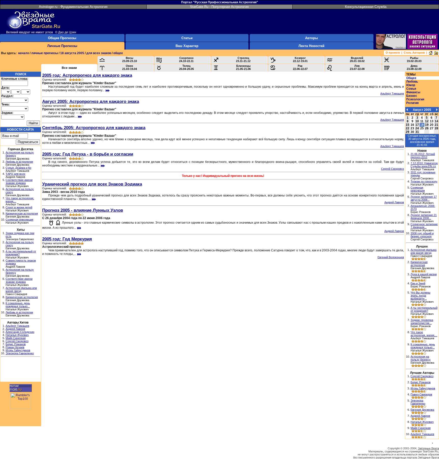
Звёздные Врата (428, 448)
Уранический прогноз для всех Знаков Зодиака (92, 184)
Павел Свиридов (421, 394)
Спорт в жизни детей (19, 207)
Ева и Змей (418, 283)
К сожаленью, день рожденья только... (18, 305)
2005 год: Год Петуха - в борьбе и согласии (87, 154)
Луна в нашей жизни (424, 274)
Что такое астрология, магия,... (424, 334)
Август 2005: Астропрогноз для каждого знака (90, 101)
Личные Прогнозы (62, 46)
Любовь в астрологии (19, 161)
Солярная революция (19, 219)
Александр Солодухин (20, 331)
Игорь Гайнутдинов (18, 350)
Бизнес (411, 96)
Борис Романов (16, 344)
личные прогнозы (44, 53)
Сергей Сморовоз (17, 341)
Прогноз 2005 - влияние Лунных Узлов (82, 210)
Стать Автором (414, 52)
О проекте (393, 52)
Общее (411, 78)
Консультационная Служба (365, 7)
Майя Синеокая (16, 338)
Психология (415, 99)
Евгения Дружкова (422, 409)
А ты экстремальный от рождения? (424, 309)
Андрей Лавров (15, 328)
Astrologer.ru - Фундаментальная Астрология (73, 7)
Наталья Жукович (17, 334)
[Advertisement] (20, 370)
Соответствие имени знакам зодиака (19, 181)
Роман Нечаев (15, 347)
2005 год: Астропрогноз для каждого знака (87, 75)
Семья (411, 88)
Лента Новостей (311, 46)
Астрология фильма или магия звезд (423, 251)
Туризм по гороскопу (424, 181)
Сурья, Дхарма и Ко (18, 167)
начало (23, 53)
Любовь (412, 81)
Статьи (187, 38)
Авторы (311, 38)
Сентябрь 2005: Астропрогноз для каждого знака (93, 127)
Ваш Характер (187, 46)
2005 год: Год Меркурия (67, 238)
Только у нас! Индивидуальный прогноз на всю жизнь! (223, 176)
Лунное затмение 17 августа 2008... (424, 198)
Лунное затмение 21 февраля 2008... (424, 216)
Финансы (413, 92)
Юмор (410, 85)
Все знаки (69, 68)
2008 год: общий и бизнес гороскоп (422, 235)
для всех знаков (98, 53)
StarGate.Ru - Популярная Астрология (219, 7)
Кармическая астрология (22, 213)
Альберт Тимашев (17, 325)
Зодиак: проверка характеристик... (422, 321)
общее (118, 53)
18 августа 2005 (72, 53)
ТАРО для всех (15, 173)
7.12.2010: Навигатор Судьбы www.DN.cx (424, 165)
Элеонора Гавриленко (20, 353)
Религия (412, 103)
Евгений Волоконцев (391, 257)
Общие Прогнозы (62, 38)
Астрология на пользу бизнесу (421, 358)
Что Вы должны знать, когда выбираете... (420, 295)
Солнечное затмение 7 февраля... (424, 226)
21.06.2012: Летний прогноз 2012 (423, 155)
